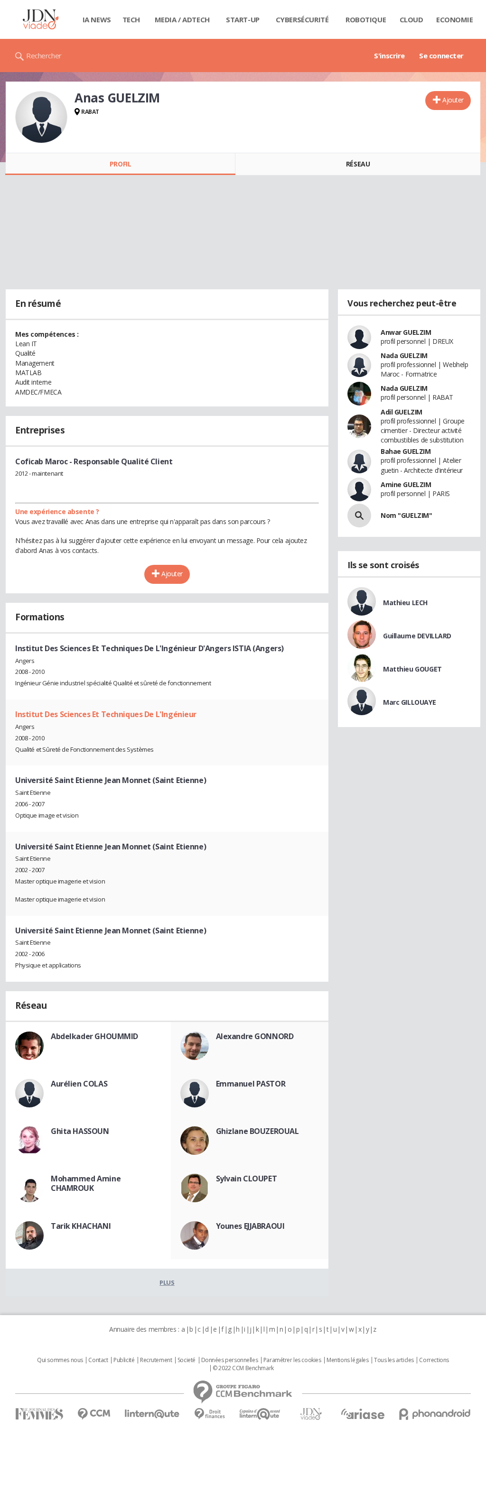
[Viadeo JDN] (311, 1414)
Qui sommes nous (60, 1360)
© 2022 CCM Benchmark (243, 1368)
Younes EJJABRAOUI (250, 1226)
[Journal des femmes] (39, 1414)
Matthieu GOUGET (412, 668)
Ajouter (453, 99)
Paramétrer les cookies (292, 1360)
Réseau (358, 163)
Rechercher (44, 55)
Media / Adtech (182, 19)
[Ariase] (362, 1414)
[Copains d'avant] (260, 1414)
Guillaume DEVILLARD (417, 635)
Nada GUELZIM (404, 355)
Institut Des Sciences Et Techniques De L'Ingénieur (105, 714)
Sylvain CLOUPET (246, 1178)
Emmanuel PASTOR (251, 1083)
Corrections (434, 1360)
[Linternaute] (152, 1414)
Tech (131, 19)
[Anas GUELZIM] (41, 117)
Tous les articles (394, 1360)
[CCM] (93, 1414)
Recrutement (156, 1360)
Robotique (366, 19)
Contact (98, 1360)
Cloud (411, 19)
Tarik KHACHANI (81, 1226)
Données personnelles (229, 1360)
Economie (454, 19)
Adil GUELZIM (401, 411)
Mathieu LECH (405, 602)
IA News (97, 19)
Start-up (243, 19)
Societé (187, 1360)
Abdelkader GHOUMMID (94, 1036)
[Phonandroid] (435, 1414)
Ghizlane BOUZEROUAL (257, 1131)
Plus (166, 1282)
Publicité (123, 1360)
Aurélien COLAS (79, 1083)
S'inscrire (389, 55)
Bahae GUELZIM (406, 451)
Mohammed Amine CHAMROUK (86, 1183)
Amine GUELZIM (406, 484)
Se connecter (441, 55)
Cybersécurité (302, 19)
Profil (120, 163)
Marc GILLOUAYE (409, 702)
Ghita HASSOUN (80, 1131)
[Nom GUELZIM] (359, 515)
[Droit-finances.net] (209, 1414)
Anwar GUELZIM (406, 332)
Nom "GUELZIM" (406, 515)
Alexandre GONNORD (255, 1036)
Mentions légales (347, 1360)
